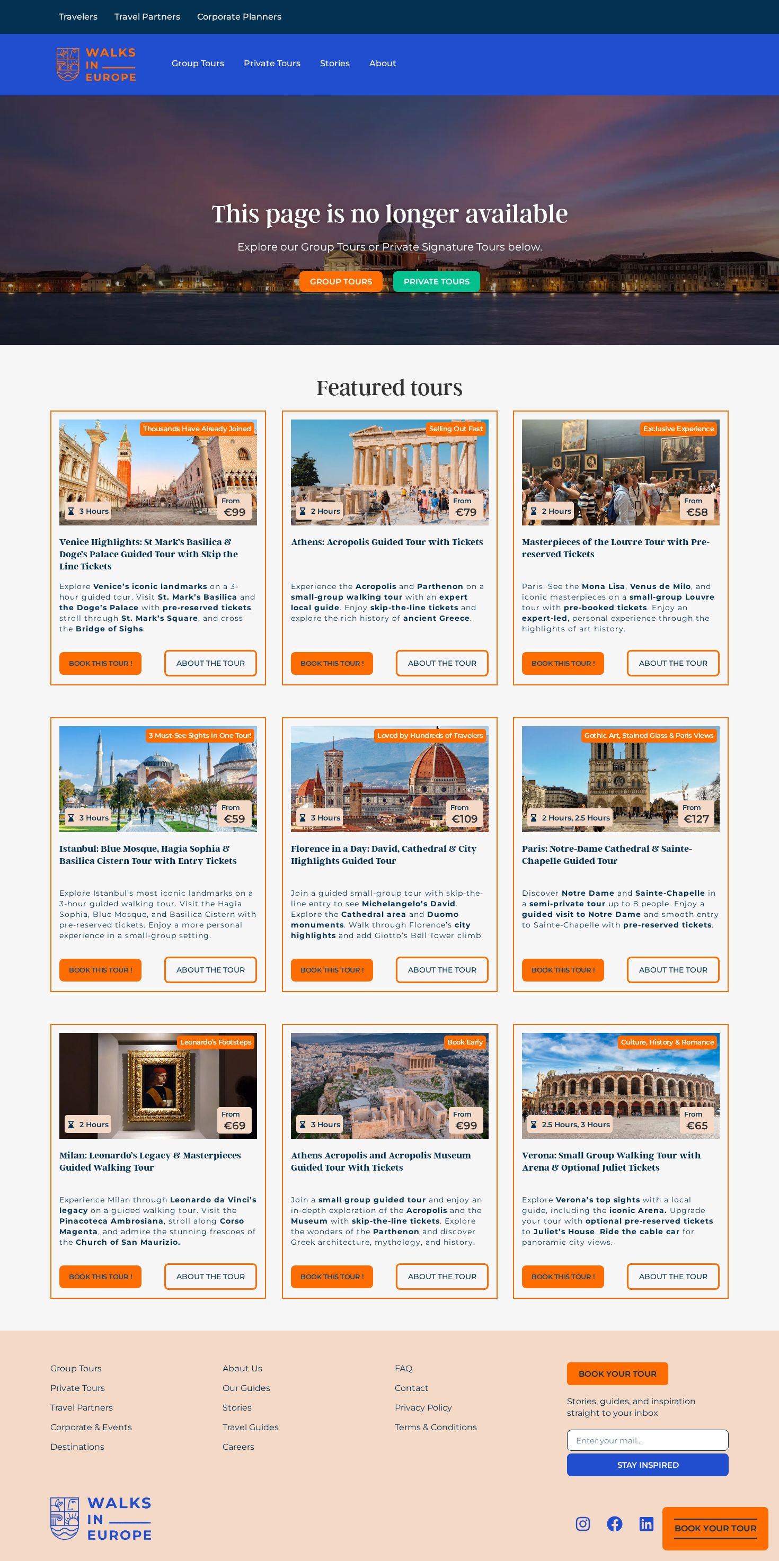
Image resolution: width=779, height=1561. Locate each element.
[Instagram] (583, 1524)
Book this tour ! (100, 663)
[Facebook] (615, 1524)
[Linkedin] (646, 1524)
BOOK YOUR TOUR (716, 1528)
